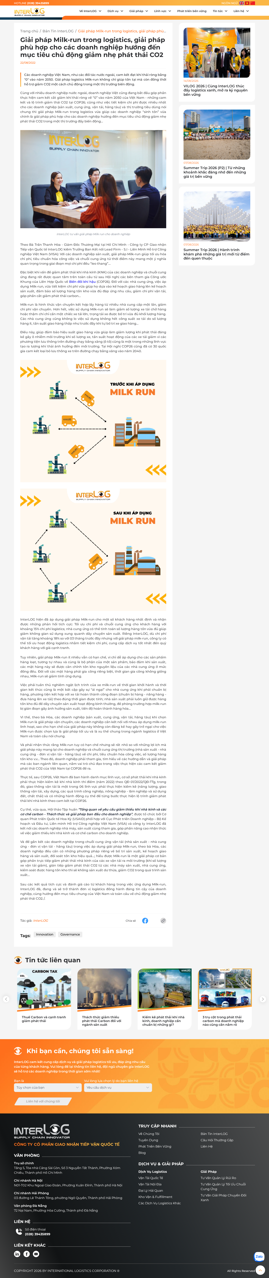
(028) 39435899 (38, 3)
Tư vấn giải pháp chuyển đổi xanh (223, 1197)
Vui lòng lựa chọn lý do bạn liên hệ (111, 1081)
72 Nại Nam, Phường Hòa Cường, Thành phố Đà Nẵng (56, 1210)
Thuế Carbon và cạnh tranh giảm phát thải (44, 1019)
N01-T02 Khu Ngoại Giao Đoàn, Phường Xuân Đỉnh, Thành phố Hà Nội (68, 1185)
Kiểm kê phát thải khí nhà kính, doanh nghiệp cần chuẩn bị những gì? (163, 1021)
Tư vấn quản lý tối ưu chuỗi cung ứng (223, 1186)
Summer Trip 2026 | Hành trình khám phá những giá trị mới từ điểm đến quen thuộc (217, 254)
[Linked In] (17, 1254)
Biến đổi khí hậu (82, 282)
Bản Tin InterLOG (58, 31)
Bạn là (19, 1081)
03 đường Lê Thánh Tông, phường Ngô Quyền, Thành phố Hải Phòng (68, 1198)
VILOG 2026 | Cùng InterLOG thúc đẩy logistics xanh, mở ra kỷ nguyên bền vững (216, 90)
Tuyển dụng (148, 1140)
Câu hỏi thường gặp (217, 1140)
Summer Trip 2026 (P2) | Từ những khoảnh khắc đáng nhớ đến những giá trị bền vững (215, 172)
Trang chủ (29, 31)
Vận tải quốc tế (150, 1178)
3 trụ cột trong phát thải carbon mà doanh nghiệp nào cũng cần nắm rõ (223, 1021)
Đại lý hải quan (150, 1190)
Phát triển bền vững (154, 1146)
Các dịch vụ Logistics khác (159, 1203)
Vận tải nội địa (149, 1184)
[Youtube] (36, 1254)
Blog (142, 1153)
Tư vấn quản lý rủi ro (218, 1178)
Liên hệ (207, 1146)
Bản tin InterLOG (214, 1134)
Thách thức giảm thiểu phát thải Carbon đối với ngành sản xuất (101, 1021)
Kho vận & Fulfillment (155, 1197)
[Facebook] (26, 1254)
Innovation (44, 934)
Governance (70, 934)
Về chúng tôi (148, 1134)
